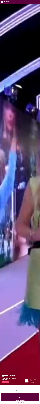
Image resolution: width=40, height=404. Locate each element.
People (20, 2)
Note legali (22, 402)
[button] (38, 385)
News (34, 2)
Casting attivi (29, 2)
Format (24, 2)
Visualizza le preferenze (20, 400)
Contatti (37, 2)
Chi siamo (16, 2)
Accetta (20, 394)
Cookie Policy (18, 402)
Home (12, 2)
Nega (20, 397)
